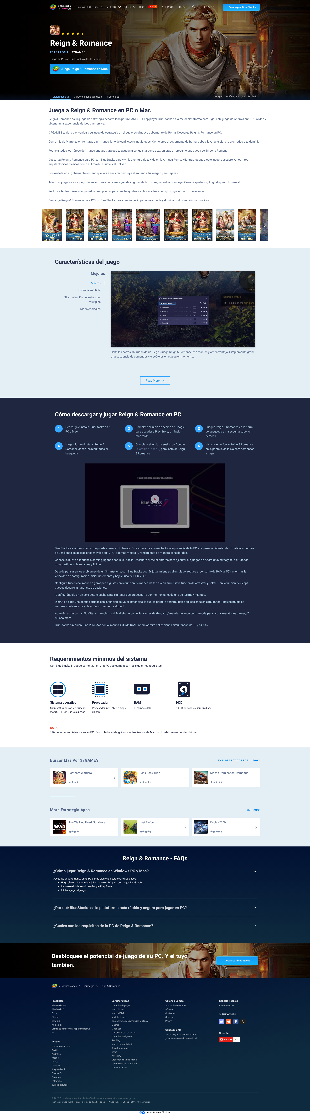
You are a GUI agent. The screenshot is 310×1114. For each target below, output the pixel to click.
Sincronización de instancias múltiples (130, 1021)
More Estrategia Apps (70, 810)
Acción (55, 1050)
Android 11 (57, 1025)
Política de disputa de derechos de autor (89, 1102)
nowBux (56, 1021)
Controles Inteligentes (122, 1036)
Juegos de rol (58, 1069)
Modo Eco (116, 1028)
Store (147, 7)
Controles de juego (120, 1005)
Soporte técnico (228, 1000)
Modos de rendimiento (122, 1044)
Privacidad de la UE (116, 1102)
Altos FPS (116, 1055)
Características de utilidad (124, 1063)
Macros (115, 1025)
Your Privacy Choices (158, 1112)
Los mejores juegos (61, 1046)
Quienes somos (174, 1000)
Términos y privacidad (61, 1102)
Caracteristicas (88, 7)
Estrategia (59, 52)
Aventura (56, 1054)
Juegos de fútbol (60, 1085)
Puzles (55, 1061)
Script (114, 1052)
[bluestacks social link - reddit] (228, 1021)
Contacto (169, 1013)
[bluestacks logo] (60, 7)
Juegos (112, 7)
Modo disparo (118, 1009)
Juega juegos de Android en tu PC (181, 1034)
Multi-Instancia (119, 1017)
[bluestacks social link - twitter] (243, 1021)
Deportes (56, 1077)
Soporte (184, 7)
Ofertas (55, 1017)
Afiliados (168, 7)
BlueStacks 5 (58, 1009)
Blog (128, 7)
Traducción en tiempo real (124, 1032)
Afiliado (169, 1009)
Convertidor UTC (120, 1067)
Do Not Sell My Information (138, 1102)
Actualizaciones (226, 1005)
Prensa (168, 1021)
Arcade (55, 1057)
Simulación (57, 1073)
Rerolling (116, 1040)
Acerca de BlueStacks (175, 1005)
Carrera (169, 1017)
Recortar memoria (120, 1048)
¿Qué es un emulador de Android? (181, 1038)
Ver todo (253, 810)
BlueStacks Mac (59, 1005)
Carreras (56, 1065)
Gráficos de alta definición (124, 1059)
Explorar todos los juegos (239, 760)
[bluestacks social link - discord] (221, 1021)
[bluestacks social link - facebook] (235, 1021)
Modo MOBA (118, 1013)
